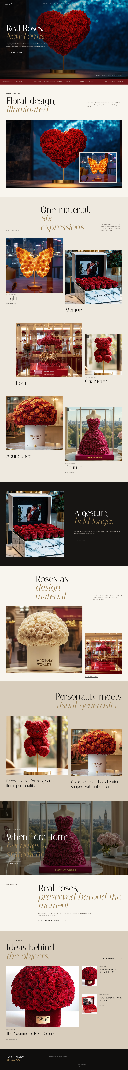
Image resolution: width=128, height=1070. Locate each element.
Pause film (118, 74)
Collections (47, 3)
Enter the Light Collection (99, 111)
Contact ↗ (120, 3)
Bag (114, 3)
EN (109, 3)
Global (75, 3)
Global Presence (81, 1064)
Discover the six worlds (15, 52)
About (62, 3)
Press (78, 1066)
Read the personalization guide (103, 540)
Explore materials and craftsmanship (52, 920)
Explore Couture (13, 863)
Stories (55, 3)
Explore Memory (81, 540)
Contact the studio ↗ (102, 1056)
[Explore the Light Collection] (64, 154)
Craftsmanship (81, 1062)
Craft (68, 3)
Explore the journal (112, 958)
